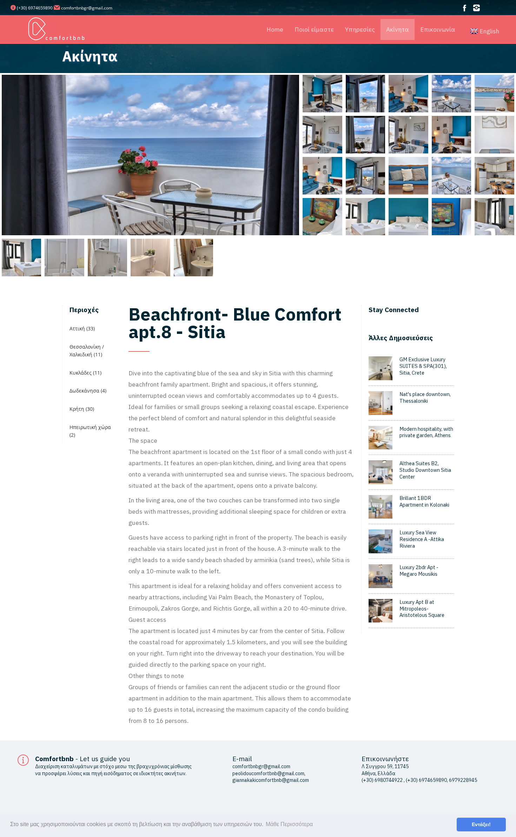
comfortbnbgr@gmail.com (86, 8)
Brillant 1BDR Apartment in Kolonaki (424, 501)
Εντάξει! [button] (481, 824)
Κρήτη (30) (82, 409)
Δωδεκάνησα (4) (88, 390)
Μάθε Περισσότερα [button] (289, 824)
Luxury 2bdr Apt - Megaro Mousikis (418, 570)
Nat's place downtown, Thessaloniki (425, 397)
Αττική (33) (82, 328)
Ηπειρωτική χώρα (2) (90, 431)
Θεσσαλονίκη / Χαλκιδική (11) (87, 350)
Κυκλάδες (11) (85, 372)
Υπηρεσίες (360, 29)
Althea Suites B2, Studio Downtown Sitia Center (425, 470)
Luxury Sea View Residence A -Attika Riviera (421, 539)
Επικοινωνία (437, 29)
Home (274, 29)
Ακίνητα (397, 29)
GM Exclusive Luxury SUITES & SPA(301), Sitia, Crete (423, 366)
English (488, 31)
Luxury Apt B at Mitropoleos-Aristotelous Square (421, 608)
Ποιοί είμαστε (314, 29)
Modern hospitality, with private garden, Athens (426, 432)
